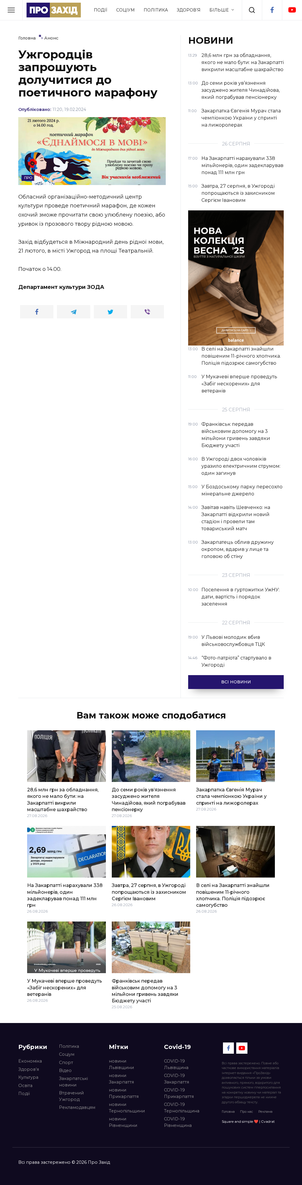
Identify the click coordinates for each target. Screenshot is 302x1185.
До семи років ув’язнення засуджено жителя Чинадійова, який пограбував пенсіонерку (149, 799)
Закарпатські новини (73, 1082)
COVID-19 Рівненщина (178, 1122)
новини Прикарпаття (124, 1093)
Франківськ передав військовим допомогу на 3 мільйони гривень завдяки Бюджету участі (145, 991)
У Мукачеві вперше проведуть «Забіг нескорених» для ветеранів (64, 987)
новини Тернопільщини (127, 1108)
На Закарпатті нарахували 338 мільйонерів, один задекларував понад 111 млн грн (65, 895)
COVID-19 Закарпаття (176, 1079)
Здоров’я (189, 10)
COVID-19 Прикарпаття (179, 1093)
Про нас (246, 1111)
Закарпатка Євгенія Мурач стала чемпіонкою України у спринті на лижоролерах (231, 796)
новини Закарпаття (121, 1079)
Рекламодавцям (77, 1107)
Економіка (30, 1061)
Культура (28, 1077)
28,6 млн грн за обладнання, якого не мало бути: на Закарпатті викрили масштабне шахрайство (63, 799)
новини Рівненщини (123, 1122)
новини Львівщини (121, 1064)
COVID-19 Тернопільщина (181, 1108)
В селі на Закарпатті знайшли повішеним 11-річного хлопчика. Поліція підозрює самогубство (233, 895)
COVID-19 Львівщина (176, 1064)
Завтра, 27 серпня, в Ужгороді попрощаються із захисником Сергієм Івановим (149, 892)
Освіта (25, 1085)
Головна (228, 1111)
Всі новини (236, 682)
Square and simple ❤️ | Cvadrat (248, 1121)
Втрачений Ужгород (71, 1096)
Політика (156, 10)
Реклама (265, 1111)
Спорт (66, 1062)
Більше (219, 10)
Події (100, 10)
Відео (65, 1070)
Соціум (125, 10)
